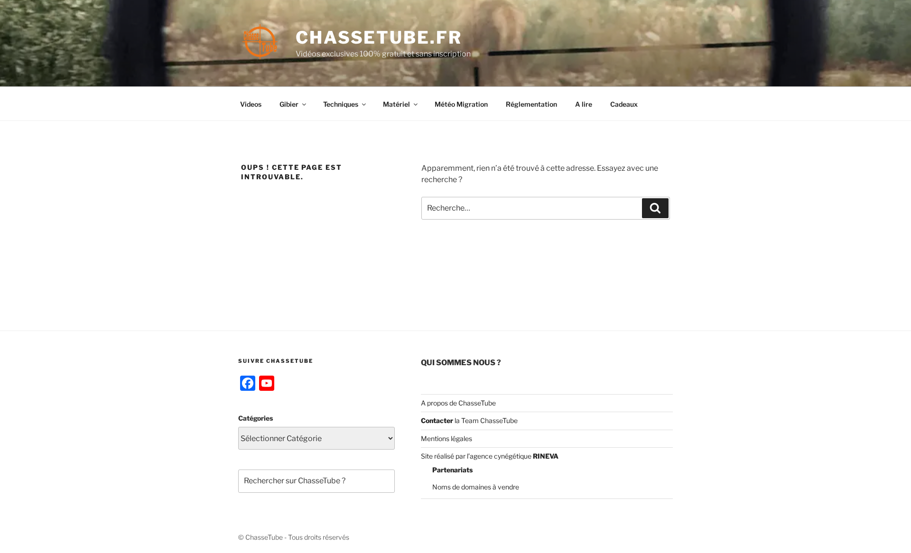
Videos (250, 104)
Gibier (288, 104)
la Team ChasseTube (485, 420)
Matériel (396, 104)
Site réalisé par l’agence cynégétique (489, 456)
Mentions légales (446, 438)
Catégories (255, 418)
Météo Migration (461, 104)
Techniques (340, 104)
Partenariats (452, 470)
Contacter (437, 420)
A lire (583, 104)
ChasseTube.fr (379, 37)
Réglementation (531, 104)
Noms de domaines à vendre (475, 487)
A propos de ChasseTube (458, 403)
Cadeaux (624, 104)
